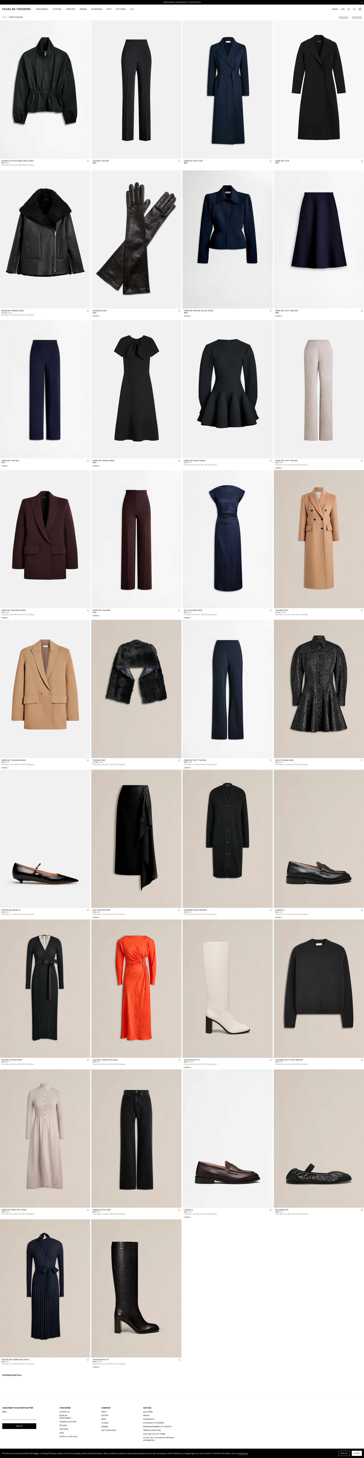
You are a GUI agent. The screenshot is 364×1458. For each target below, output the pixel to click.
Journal (105, 1423)
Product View (357, 17)
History (104, 1415)
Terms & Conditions (152, 1430)
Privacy (146, 1415)
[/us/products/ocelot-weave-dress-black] (319, 689)
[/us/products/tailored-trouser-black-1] (136, 89)
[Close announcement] (361, 2)
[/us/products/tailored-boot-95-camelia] (228, 989)
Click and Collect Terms (154, 1434)
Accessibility (149, 1419)
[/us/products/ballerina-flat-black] (319, 1138)
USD (342, 9)
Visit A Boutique (108, 1430)
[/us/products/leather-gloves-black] (136, 239)
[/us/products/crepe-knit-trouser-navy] (45, 389)
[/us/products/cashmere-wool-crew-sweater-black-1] (319, 989)
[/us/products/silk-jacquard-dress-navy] (228, 539)
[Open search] (348, 9)
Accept (357, 1453)
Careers (104, 1426)
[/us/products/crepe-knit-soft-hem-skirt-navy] (319, 239)
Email (4, 1411)
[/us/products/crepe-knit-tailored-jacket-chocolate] (45, 539)
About (104, 1411)
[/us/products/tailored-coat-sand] (319, 539)
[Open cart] (360, 9)
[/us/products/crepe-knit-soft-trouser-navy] (228, 689)
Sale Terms (148, 1411)
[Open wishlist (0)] (354, 9)
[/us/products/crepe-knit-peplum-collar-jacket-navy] (228, 239)
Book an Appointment (65, 1416)
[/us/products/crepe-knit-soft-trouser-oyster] (319, 389)
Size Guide (64, 1429)
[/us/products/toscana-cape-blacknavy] (136, 689)
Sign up (19, 1426)
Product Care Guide (69, 1436)
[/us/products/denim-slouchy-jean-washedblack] (136, 1138)
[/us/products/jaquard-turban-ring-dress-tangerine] (136, 989)
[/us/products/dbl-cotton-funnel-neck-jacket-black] (45, 89)
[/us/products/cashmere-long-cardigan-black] (228, 839)
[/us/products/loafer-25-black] (319, 839)
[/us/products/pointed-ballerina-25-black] (45, 839)
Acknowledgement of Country (157, 1426)
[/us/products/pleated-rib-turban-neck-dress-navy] (45, 1288)
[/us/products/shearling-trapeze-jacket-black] (45, 239)
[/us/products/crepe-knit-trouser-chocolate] (136, 539)
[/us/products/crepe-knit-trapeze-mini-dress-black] (228, 389)
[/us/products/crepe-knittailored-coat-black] (319, 89)
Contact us (65, 1411)
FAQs (62, 1433)
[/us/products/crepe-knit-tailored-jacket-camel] (45, 689)
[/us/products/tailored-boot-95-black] (136, 1288)
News (103, 1419)
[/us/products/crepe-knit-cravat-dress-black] (136, 389)
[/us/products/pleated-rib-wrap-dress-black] (45, 989)
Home (4, 17)
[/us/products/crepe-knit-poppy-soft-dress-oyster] (45, 1138)
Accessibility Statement (153, 1423)
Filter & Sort (343, 17)
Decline (344, 1453)
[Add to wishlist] (88, 161)
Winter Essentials (16, 17)
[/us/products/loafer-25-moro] (228, 1138)
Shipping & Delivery (68, 1421)
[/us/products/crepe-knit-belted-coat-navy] (228, 89)
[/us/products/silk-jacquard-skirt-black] (136, 839)
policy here (243, 1453)
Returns (63, 1425)
